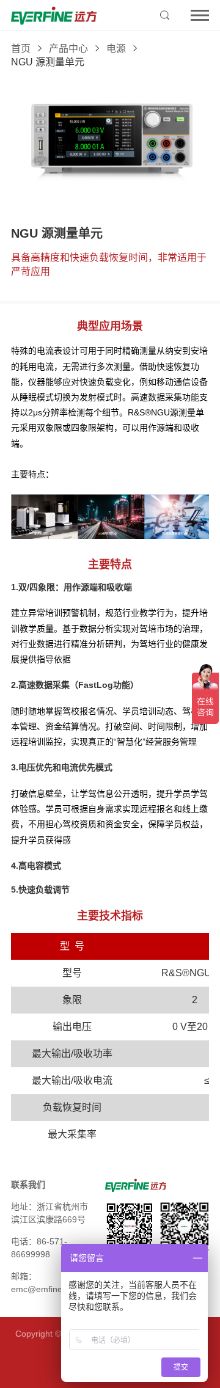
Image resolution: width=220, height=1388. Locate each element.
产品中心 (68, 48)
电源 (116, 48)
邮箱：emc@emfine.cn (42, 1282)
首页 (21, 48)
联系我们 (28, 1184)
